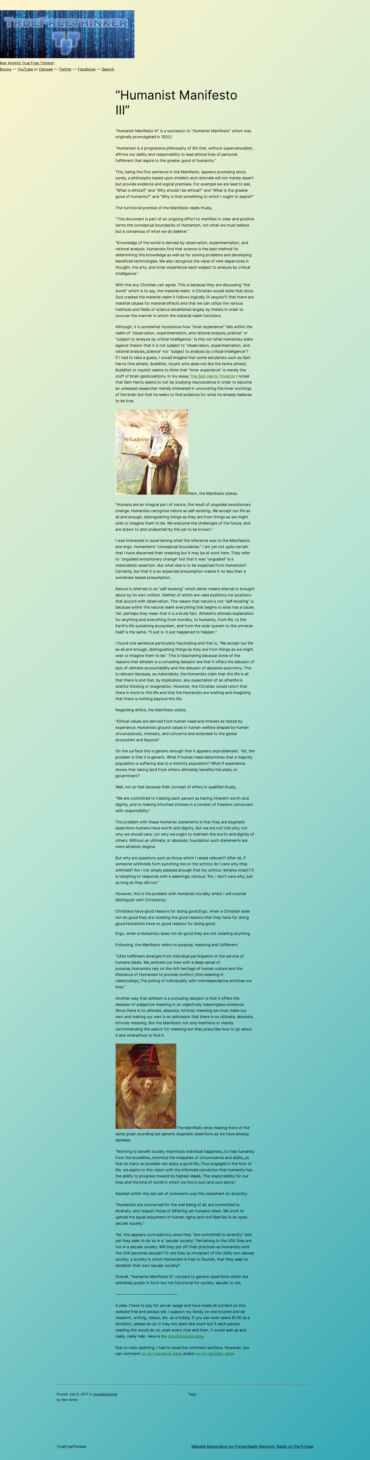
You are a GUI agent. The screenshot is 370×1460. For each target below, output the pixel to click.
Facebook (87, 69)
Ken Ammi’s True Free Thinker (27, 63)
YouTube (25, 69)
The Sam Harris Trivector (212, 376)
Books (5, 69)
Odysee (46, 69)
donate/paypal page (186, 1336)
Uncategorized (105, 1394)
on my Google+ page (215, 1353)
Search (108, 69)
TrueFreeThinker (72, 1446)
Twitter (65, 69)
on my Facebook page (162, 1353)
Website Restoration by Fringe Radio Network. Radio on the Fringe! (252, 1446)
